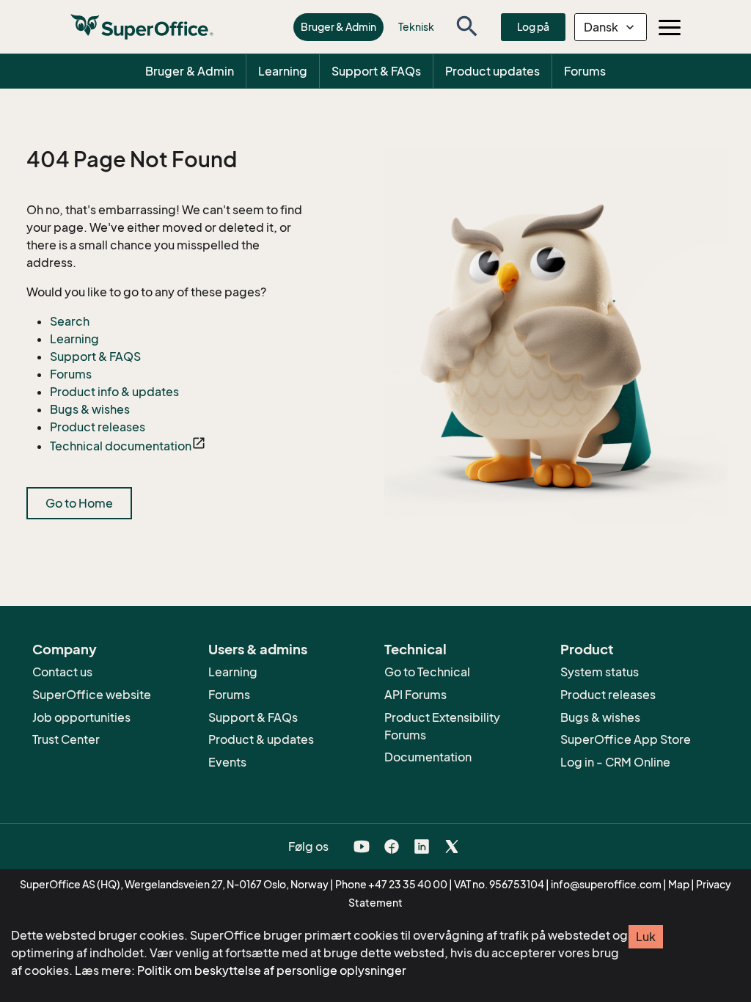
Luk (646, 936)
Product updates (492, 71)
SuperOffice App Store (625, 739)
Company (64, 649)
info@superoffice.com (606, 884)
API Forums (415, 694)
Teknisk (416, 27)
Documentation (428, 757)
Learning (282, 71)
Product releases (97, 427)
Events (227, 762)
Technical (415, 649)
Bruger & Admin (338, 27)
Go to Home (79, 503)
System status (599, 672)
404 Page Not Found (131, 159)
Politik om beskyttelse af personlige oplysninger (271, 970)
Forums (585, 71)
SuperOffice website (91, 694)
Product (587, 649)
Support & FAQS (95, 356)
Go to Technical (427, 672)
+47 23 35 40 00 (407, 884)
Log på (533, 27)
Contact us (62, 672)
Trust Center (66, 739)
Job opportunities (81, 717)
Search (69, 321)
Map (678, 884)
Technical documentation (120, 446)
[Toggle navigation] (670, 27)
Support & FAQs (376, 71)
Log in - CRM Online (615, 762)
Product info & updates (114, 391)
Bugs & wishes (90, 409)
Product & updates (261, 739)
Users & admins (257, 649)
